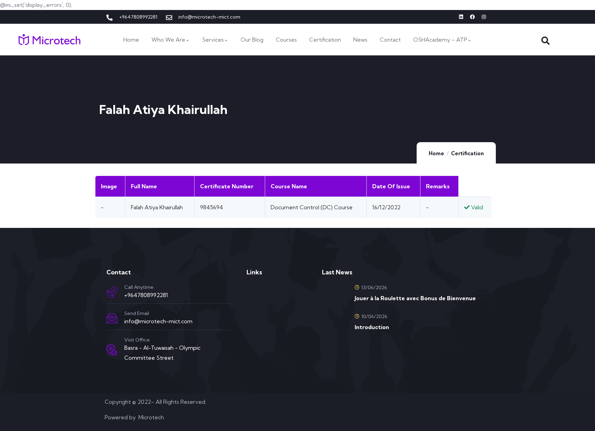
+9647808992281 (146, 295)
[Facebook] (472, 17)
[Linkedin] (461, 17)
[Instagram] (484, 17)
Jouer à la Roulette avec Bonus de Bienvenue (415, 298)
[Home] (50, 39)
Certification (467, 153)
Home (436, 153)
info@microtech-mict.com (158, 321)
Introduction (372, 327)
